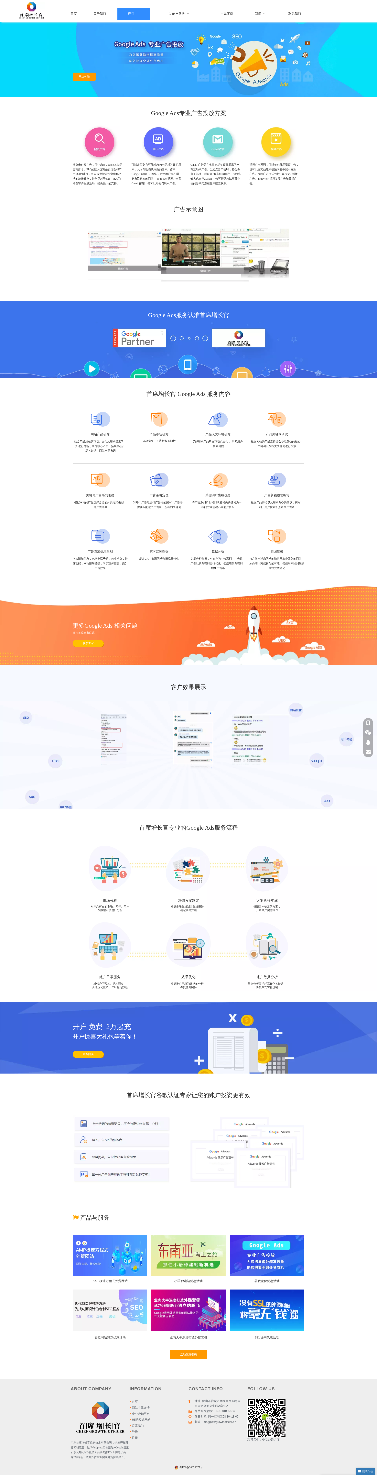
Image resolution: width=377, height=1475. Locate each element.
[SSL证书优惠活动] (267, 1310)
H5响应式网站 (140, 1419)
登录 (134, 1431)
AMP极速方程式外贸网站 (110, 1281)
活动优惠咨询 (188, 1354)
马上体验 (84, 76)
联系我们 (137, 1425)
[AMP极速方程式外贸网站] (110, 1255)
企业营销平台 (140, 1413)
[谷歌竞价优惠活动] (267, 1255)
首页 (134, 1401)
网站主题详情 (140, 1407)
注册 (134, 1437)
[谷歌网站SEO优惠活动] (110, 1310)
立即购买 (88, 1054)
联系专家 (88, 643)
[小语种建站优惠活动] (188, 1255)
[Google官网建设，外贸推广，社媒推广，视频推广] (31, 11)
